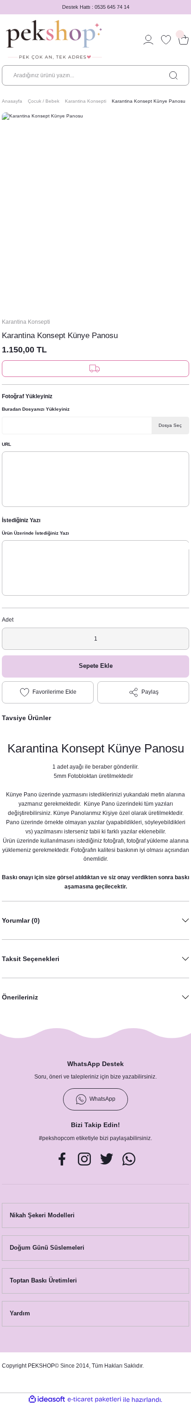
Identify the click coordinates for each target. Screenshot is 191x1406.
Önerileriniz (20, 997)
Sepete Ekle (96, 665)
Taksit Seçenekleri (30, 958)
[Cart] (183, 39)
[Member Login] (148, 39)
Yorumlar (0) (21, 920)
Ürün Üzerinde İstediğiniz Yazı (35, 533)
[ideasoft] (46, 1399)
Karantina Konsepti (26, 322)
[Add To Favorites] (48, 692)
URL (6, 444)
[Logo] (54, 40)
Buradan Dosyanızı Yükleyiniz (36, 409)
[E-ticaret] (94, 1399)
